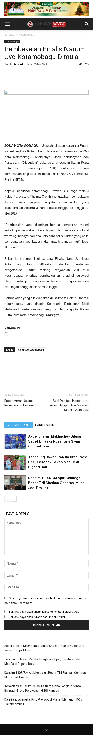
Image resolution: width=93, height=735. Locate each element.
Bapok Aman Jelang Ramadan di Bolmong (19, 403)
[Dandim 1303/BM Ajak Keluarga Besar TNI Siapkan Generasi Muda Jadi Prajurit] (15, 482)
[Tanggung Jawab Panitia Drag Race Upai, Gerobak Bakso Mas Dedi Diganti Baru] (15, 462)
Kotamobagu (26, 34)
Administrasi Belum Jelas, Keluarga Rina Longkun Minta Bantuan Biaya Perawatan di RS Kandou (42, 688)
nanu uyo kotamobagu (31, 349)
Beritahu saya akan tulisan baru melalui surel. (37, 617)
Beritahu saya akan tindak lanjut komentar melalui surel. (44, 611)
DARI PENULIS (44, 425)
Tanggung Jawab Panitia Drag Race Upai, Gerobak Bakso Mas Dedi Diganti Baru (57, 462)
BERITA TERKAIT (18, 425)
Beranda (9, 34)
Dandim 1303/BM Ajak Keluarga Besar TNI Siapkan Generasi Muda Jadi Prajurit (56, 483)
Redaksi (18, 64)
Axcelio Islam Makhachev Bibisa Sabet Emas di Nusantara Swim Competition (54, 441)
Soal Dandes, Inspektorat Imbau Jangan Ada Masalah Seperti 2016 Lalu (69, 405)
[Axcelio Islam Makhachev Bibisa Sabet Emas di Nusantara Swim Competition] (15, 441)
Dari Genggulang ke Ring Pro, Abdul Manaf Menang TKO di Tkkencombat (43, 702)
